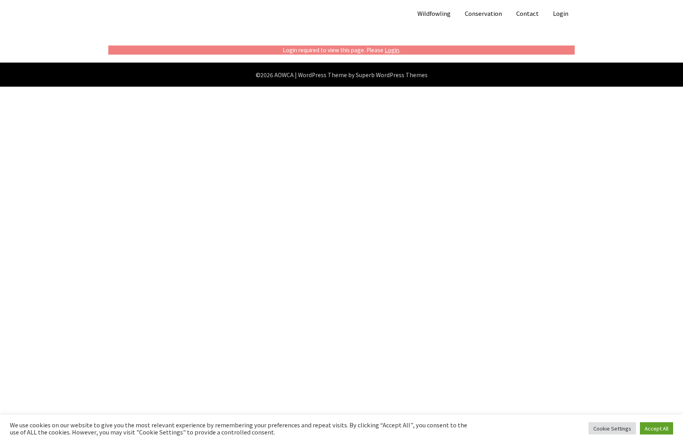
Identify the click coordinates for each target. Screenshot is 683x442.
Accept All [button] (656, 428)
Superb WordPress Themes (392, 75)
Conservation (483, 13)
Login (560, 13)
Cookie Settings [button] (612, 428)
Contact (527, 13)
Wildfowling (434, 13)
